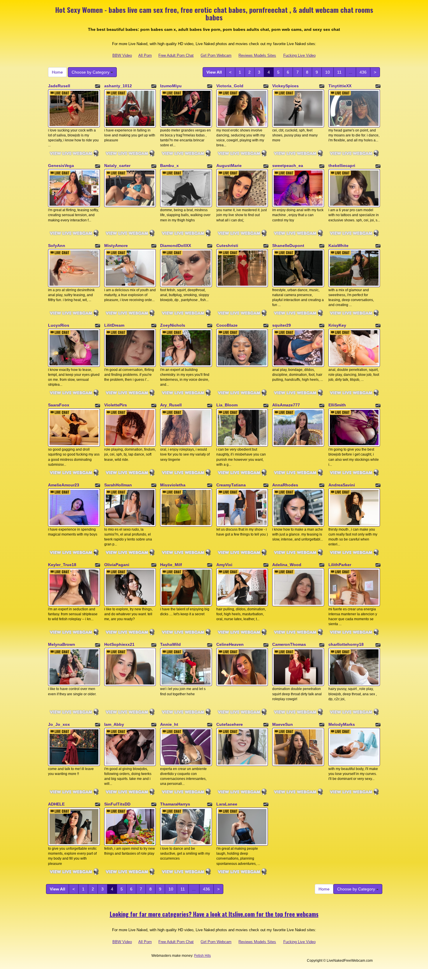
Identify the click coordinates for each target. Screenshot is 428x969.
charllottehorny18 (346, 644)
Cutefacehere (229, 724)
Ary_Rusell (171, 405)
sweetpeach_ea (287, 165)
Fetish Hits (202, 956)
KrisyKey (337, 325)
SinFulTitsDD (117, 804)
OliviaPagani (116, 564)
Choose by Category (91, 72)
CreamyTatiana (231, 485)
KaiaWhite (338, 245)
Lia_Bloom (227, 405)
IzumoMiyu (171, 85)
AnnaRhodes (285, 485)
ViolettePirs (115, 405)
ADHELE (56, 804)
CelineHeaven (230, 644)
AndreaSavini (341, 485)
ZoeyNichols (172, 325)
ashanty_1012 (118, 85)
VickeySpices (285, 85)
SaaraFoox (58, 405)
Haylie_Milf (171, 564)
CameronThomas (289, 644)
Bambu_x (169, 165)
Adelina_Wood (286, 564)
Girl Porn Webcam (216, 55)
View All (214, 72)
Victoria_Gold (229, 85)
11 (339, 72)
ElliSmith (337, 405)
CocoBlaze (227, 325)
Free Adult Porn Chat (176, 55)
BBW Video (122, 55)
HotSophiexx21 (119, 644)
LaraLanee (226, 804)
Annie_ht (169, 724)
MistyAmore (116, 245)
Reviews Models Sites (257, 55)
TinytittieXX (339, 85)
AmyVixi (224, 564)
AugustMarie (229, 165)
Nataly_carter (117, 165)
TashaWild (170, 644)
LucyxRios (58, 325)
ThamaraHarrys (175, 804)
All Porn (145, 55)
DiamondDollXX (175, 245)
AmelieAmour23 (63, 485)
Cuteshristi (227, 245)
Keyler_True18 (62, 564)
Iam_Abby (114, 724)
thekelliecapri (341, 165)
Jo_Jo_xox (59, 724)
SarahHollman (118, 485)
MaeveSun (282, 724)
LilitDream (114, 325)
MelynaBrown (61, 644)
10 (327, 72)
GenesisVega (61, 165)
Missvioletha (172, 485)
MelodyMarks (341, 724)
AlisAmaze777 (286, 405)
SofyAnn (56, 245)
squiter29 (281, 325)
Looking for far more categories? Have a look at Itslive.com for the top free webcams (214, 914)
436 (363, 72)
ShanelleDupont (288, 245)
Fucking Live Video (299, 55)
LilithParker (339, 564)
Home (57, 72)
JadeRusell (59, 85)
